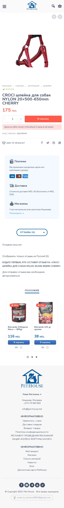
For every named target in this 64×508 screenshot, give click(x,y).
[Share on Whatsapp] (59, 143)
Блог (32, 466)
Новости (32, 462)
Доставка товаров (32, 424)
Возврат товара (32, 428)
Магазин (7, 86)
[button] (19, 342)
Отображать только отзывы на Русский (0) (25, 256)
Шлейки (47, 86)
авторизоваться (11, 275)
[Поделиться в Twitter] (47, 143)
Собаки (20, 86)
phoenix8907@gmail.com (38, 497)
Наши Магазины (31, 394)
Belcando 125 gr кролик (42, 328)
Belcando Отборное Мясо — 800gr (18, 328)
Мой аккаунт (32, 451)
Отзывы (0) (27, 232)
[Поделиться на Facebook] (41, 143)
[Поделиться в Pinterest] (53, 143)
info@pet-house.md (32, 409)
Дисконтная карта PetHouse (32, 469)
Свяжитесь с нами (32, 420)
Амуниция (33, 86)
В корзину (43, 118)
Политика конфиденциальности (32, 431)
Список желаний (32, 458)
